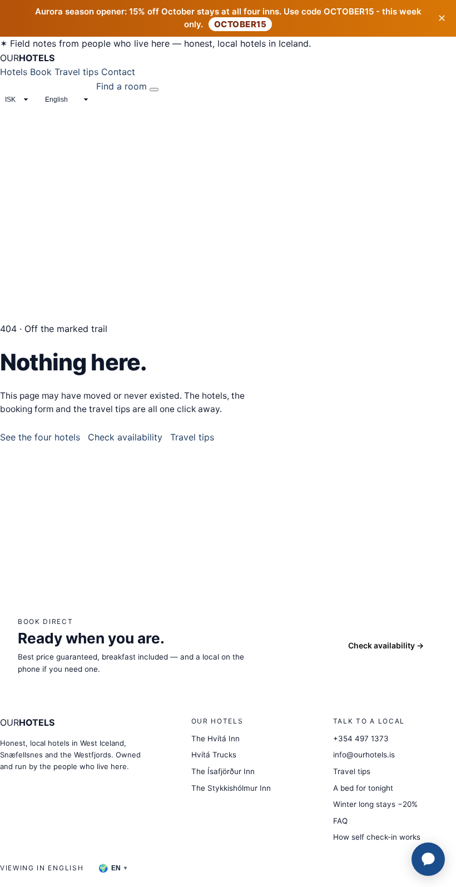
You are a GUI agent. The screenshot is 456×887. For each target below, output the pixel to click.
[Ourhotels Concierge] (428, 859)
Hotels (13, 71)
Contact (118, 71)
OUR (27, 57)
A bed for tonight (363, 788)
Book (41, 71)
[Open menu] (154, 89)
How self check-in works (376, 837)
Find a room (121, 86)
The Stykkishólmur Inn (231, 788)
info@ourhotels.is (364, 754)
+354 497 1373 (361, 738)
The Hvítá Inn (215, 738)
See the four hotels (40, 437)
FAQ (340, 820)
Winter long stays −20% (375, 804)
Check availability (125, 437)
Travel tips (76, 71)
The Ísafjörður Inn (223, 771)
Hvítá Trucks (213, 754)
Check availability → (386, 645)
